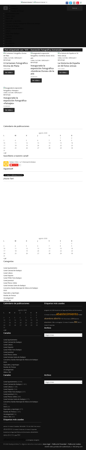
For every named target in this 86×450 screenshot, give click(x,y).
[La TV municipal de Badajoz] (27, 2)
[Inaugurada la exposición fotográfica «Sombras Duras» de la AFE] (43, 56)
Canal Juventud (8, 280)
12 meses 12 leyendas (31, 429)
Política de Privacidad (59, 444)
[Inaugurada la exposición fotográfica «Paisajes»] (15, 89)
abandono (48, 318)
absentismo (47, 322)
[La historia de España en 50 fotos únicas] (70, 54)
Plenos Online (10, 16)
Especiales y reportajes (13, 21)
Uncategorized (8, 298)
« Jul (4, 153)
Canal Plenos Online (10, 283)
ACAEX (80, 314)
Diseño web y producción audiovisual (57, 447)
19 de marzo (67, 319)
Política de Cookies (74, 444)
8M (75, 322)
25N (79, 322)
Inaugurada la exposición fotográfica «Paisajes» (14, 100)
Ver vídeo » (9, 72)
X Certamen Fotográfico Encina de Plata (15, 64)
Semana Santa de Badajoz (15, 28)
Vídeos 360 (9, 18)
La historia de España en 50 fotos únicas (69, 64)
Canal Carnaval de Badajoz (12, 270)
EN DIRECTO (10, 43)
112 (62, 319)
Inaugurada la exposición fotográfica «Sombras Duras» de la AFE (42, 69)
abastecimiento (67, 314)
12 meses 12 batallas (68, 322)
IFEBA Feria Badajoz (13, 33)
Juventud (8, 38)
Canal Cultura (8, 58)
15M (53, 322)
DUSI (5, 290)
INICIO (13, 6)
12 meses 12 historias (50, 314)
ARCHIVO (9, 41)
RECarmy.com (78, 447)
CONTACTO (10, 46)
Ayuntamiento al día (12, 13)
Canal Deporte (8, 276)
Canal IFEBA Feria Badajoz (12, 278)
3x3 (51, 310)
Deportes (9, 36)
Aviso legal (46, 444)
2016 (72, 319)
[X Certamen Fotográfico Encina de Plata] (15, 54)
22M (53, 310)
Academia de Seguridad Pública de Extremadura (68, 310)
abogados (46, 310)
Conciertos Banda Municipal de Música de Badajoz (23, 23)
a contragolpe (58, 322)
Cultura (8, 31)
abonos (77, 319)
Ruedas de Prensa (17, 11)
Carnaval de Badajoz (13, 26)
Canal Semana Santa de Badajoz (14, 285)
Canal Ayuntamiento (10, 268)
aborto (57, 318)
